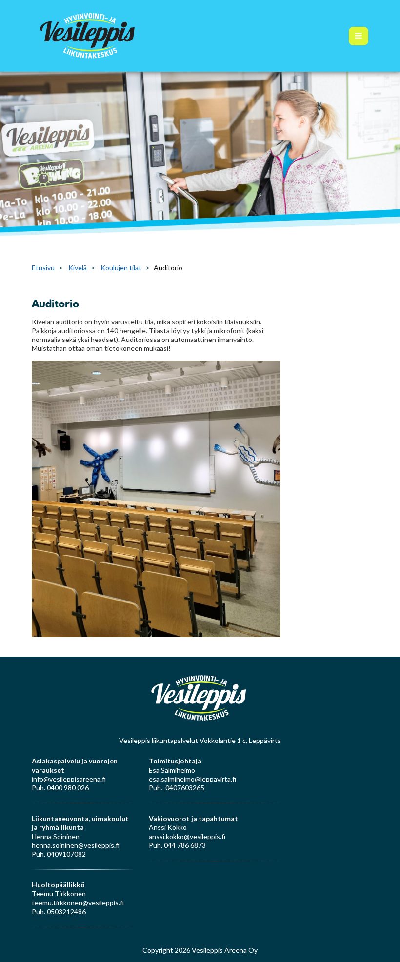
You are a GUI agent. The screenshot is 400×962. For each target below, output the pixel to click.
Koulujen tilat (120, 267)
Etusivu (43, 267)
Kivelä (77, 267)
